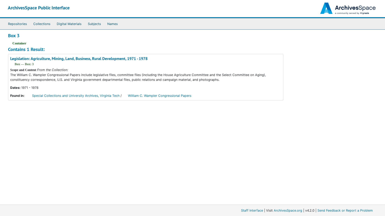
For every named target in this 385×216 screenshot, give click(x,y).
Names (112, 24)
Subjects (94, 24)
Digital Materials (69, 24)
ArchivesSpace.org (288, 210)
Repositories (17, 24)
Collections (41, 24)
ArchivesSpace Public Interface (39, 8)
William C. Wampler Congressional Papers (159, 96)
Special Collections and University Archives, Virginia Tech (76, 96)
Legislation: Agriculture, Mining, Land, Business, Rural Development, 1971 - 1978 (79, 58)
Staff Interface (252, 210)
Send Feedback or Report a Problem (345, 210)
